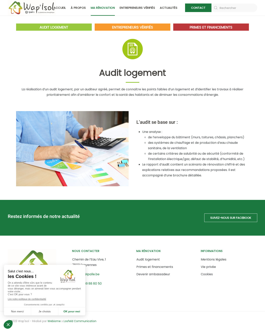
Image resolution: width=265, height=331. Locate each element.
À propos (78, 8)
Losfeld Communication (80, 321)
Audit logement (54, 27)
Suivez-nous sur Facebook (230, 218)
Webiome (54, 321)
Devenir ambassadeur (153, 274)
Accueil (60, 8)
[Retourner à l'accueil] (32, 8)
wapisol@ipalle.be (86, 274)
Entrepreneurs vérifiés (137, 8)
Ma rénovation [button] (103, 8)
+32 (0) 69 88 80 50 (87, 283)
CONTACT (198, 8)
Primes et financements (211, 27)
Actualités (168, 8)
